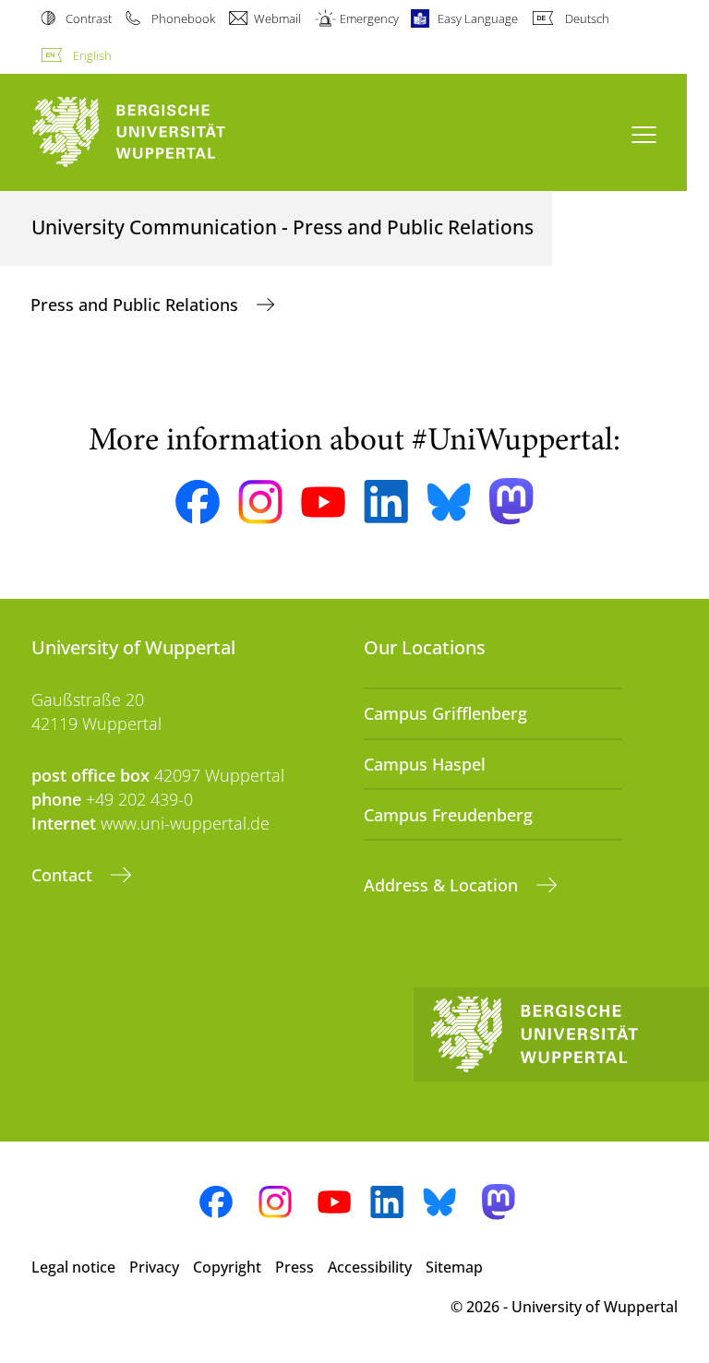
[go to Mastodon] (511, 501)
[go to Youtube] (323, 502)
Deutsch (586, 18)
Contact (64, 875)
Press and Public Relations (136, 304)
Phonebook (182, 18)
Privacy (154, 1267)
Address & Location (443, 885)
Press (294, 1267)
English (92, 55)
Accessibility (370, 1267)
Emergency (369, 18)
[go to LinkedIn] (386, 501)
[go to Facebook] (197, 502)
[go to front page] (160, 132)
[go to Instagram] (260, 502)
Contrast (89, 18)
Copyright (227, 1267)
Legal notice (73, 1267)
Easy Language (478, 18)
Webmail (277, 18)
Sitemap (454, 1267)
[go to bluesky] (449, 502)
